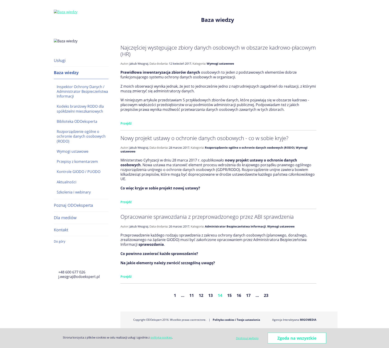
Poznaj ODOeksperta (73, 205)
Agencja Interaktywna (285, 320)
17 (248, 295)
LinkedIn (81, 260)
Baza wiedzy (66, 72)
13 (210, 295)
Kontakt (61, 229)
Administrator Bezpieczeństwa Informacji (235, 226)
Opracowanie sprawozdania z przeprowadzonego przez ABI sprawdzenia (207, 216)
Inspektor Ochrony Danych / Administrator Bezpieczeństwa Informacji (82, 91)
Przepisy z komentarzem (77, 161)
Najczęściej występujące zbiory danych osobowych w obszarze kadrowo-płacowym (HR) (218, 51)
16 (239, 295)
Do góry (59, 241)
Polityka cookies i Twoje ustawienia (236, 320)
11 (191, 295)
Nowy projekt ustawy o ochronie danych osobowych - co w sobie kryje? (204, 138)
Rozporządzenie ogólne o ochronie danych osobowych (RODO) (81, 136)
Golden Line (69, 260)
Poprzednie (148, 295)
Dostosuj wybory (247, 338)
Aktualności (66, 182)
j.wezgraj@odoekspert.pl (79, 276)
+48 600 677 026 (71, 272)
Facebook (56, 260)
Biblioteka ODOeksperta (77, 121)
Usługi (60, 60)
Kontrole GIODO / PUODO (78, 171)
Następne (293, 295)
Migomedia (308, 320)
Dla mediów (65, 217)
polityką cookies (161, 337)
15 (229, 295)
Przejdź (126, 123)
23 (266, 295)
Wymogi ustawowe (72, 151)
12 (201, 295)
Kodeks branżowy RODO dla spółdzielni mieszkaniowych (80, 109)
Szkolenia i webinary (74, 192)
